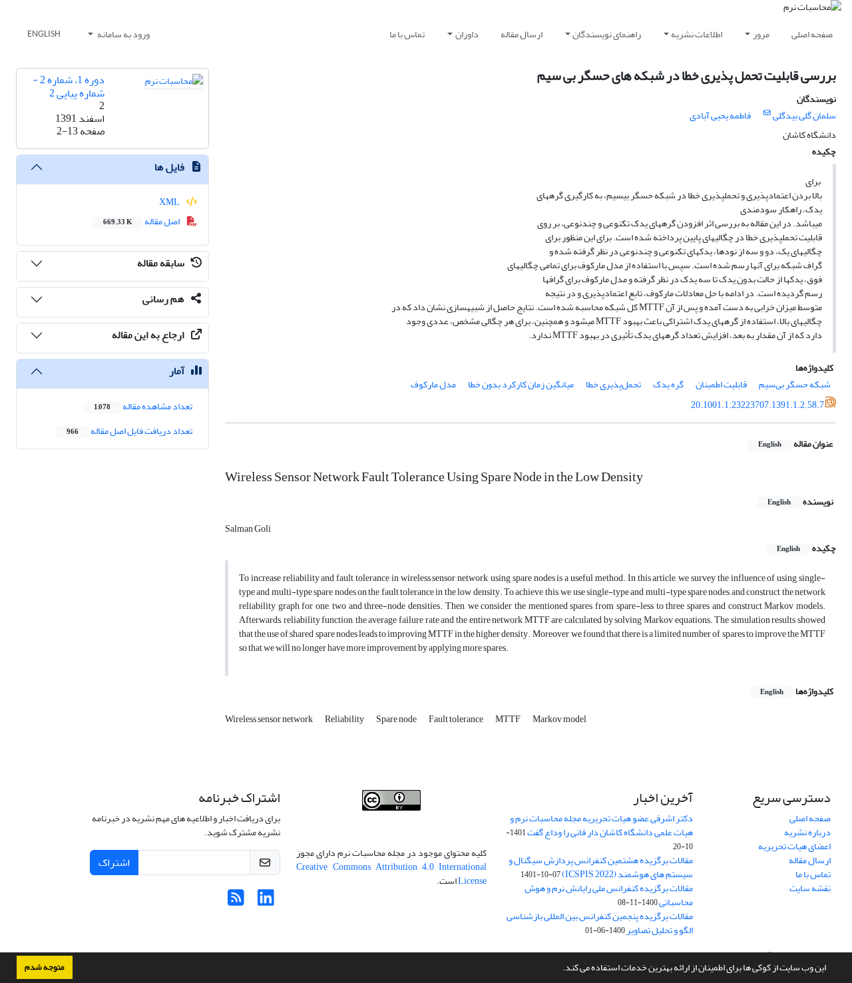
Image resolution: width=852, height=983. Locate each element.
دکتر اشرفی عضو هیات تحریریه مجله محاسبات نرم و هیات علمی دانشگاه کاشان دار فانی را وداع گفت (601, 825)
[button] (559, 969)
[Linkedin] (266, 901)
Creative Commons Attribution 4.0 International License (391, 874)
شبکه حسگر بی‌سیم (795, 384)
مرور (761, 34)
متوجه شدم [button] (45, 967)
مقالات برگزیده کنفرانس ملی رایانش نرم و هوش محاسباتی (609, 895)
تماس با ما (407, 34)
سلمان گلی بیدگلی (804, 115)
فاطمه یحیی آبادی (720, 115)
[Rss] (236, 901)
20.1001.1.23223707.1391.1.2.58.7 (757, 405)
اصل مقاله (142, 221)
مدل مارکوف (433, 384)
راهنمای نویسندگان (606, 34)
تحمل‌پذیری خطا (613, 384)
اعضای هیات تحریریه (794, 846)
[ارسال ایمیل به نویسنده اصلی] (767, 113)
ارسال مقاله (521, 34)
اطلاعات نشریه (696, 34)
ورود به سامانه (123, 34)
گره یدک (668, 384)
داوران (467, 34)
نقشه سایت (810, 888)
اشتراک (114, 863)
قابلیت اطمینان (721, 384)
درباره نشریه (807, 832)
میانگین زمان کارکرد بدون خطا (521, 384)
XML (170, 202)
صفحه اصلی (812, 34)
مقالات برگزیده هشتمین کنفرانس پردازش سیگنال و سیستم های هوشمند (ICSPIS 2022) (601, 867)
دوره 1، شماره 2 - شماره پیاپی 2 (69, 86)
